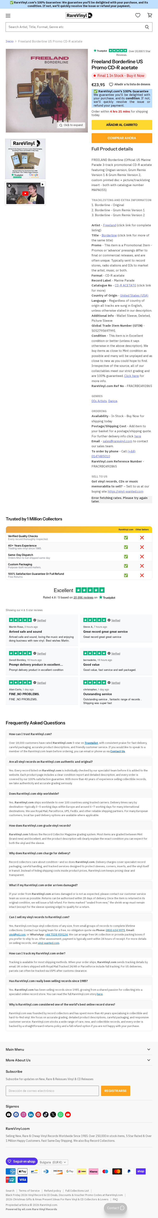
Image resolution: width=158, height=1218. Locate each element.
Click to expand (73, 125)
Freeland (109, 225)
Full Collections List (77, 1190)
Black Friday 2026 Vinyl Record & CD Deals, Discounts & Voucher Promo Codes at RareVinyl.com (64, 1195)
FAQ (115, 1199)
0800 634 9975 (115, 930)
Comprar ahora (122, 138)
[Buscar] (147, 27)
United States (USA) (134, 295)
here (137, 436)
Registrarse (116, 1091)
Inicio (10, 41)
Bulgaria (51, 1162)
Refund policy (52, 1190)
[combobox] (74, 27)
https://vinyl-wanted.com (125, 491)
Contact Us (117, 751)
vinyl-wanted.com (48, 943)
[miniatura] (25, 159)
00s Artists (99, 401)
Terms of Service (29, 1190)
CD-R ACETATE (125, 285)
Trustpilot (91, 743)
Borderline (109, 235)
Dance (112, 401)
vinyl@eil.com (17, 934)
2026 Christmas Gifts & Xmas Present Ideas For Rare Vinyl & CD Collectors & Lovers (57, 1199)
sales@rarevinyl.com (117, 441)
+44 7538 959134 (56, 934)
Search (10, 1190)
